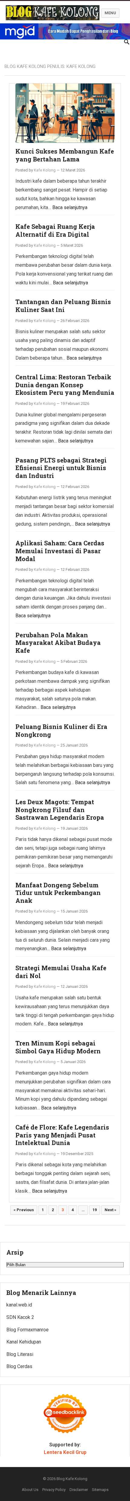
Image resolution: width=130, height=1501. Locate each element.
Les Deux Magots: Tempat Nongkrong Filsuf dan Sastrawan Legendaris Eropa (59, 809)
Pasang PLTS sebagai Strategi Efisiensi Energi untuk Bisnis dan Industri (61, 467)
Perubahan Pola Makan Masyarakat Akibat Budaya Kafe (58, 642)
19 (95, 1210)
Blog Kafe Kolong (72, 1478)
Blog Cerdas (19, 1366)
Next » (110, 1210)
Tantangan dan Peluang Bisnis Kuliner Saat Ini (63, 305)
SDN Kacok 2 (20, 1317)
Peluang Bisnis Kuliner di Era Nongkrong (61, 730)
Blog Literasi (19, 1354)
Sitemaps (100, 1489)
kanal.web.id (19, 1305)
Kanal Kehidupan (23, 1342)
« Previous (24, 1210)
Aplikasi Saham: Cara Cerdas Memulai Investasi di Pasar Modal (59, 550)
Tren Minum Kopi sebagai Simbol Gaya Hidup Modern (58, 1047)
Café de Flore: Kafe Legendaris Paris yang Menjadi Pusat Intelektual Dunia (62, 1135)
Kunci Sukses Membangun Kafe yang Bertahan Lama (64, 155)
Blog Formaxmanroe (27, 1330)
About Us (30, 1489)
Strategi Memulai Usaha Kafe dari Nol (60, 972)
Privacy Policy (54, 1489)
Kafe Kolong (45, 170)
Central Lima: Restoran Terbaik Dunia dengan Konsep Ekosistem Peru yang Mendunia (64, 384)
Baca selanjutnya (69, 207)
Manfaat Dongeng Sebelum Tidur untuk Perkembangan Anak (58, 892)
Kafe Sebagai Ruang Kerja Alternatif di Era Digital (55, 230)
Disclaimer (79, 1489)
